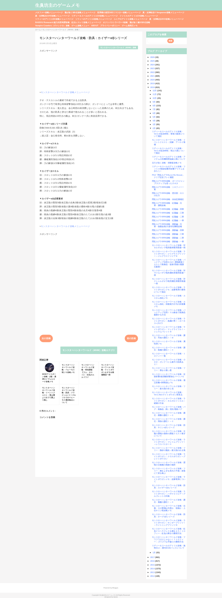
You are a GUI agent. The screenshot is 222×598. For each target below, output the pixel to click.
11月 (155, 94)
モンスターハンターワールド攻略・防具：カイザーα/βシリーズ (169, 486)
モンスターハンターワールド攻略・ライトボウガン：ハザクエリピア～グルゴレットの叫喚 (169, 493)
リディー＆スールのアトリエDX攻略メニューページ (95, 16)
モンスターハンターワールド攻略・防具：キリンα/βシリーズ (169, 426)
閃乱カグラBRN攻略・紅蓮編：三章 (168, 213)
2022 (152, 72)
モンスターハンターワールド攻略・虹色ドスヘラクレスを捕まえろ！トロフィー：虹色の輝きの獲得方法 (169, 531)
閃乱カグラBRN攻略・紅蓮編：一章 (168, 220)
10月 (155, 98)
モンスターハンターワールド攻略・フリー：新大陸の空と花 (169, 387)
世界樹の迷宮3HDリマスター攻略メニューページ (119, 12)
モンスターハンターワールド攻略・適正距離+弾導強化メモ (169, 381)
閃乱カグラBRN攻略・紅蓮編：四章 (168, 209)
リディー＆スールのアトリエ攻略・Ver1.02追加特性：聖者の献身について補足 (168, 133)
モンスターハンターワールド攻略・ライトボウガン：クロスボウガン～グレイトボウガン (169, 456)
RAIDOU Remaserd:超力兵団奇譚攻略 (52, 22)
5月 (154, 117)
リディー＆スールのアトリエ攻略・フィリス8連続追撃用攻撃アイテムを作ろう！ (169, 168)
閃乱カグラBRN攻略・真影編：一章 (168, 241)
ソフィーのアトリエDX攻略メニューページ (54, 19)
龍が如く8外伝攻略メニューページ (80, 12)
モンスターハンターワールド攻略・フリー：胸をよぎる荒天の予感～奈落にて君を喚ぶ (169, 470)
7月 (154, 109)
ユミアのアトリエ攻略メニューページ (130, 19)
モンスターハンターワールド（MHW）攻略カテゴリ (89, 350)
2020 (152, 80)
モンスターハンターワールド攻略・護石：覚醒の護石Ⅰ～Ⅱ (169, 501)
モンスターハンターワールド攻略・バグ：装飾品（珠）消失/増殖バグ (169, 408)
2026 (152, 57)
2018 (152, 87)
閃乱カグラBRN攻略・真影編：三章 (168, 234)
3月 (154, 124)
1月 (154, 552)
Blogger (115, 588)
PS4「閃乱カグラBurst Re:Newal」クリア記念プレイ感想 (168, 176)
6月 (154, 113)
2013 (152, 572)
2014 (152, 569)
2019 (152, 83)
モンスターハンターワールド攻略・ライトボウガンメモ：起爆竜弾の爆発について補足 (169, 289)
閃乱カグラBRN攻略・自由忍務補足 (168, 199)
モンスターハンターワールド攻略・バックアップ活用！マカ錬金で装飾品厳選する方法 (169, 312)
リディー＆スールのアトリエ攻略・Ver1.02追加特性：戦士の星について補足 (168, 150)
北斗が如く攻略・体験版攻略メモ (167, 163)
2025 (152, 61)
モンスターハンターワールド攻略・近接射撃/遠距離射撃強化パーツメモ (169, 375)
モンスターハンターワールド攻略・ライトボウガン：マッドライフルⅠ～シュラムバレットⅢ (169, 329)
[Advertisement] (89, 70)
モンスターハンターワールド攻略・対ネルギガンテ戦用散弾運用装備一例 (169, 246)
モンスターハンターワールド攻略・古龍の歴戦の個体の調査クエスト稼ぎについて (169, 433)
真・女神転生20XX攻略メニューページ (166, 19)
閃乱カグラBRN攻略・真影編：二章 (168, 238)
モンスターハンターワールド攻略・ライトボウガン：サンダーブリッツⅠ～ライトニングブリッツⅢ (169, 522)
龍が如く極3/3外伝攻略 (140, 22)
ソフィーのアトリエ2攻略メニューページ (93, 19)
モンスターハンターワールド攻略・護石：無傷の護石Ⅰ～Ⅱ (169, 348)
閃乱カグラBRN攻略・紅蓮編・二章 (168, 217)
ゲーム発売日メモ (130, 25)
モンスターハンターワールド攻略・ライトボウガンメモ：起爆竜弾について (169, 479)
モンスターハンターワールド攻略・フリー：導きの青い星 (169, 369)
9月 (154, 102)
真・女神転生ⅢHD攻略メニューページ (52, 16)
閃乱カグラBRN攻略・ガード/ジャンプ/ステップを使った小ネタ (168, 182)
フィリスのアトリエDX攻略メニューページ (139, 16)
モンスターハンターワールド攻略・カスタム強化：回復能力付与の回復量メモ (169, 304)
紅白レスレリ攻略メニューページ (86, 22)
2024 (152, 65)
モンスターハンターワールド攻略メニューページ (65, 92)
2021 (152, 76)
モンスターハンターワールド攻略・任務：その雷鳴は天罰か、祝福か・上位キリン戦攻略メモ (169, 508)
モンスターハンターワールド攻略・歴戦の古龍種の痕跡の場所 (169, 463)
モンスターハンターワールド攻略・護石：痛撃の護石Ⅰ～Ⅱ (169, 414)
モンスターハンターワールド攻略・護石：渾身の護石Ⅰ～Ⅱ (169, 420)
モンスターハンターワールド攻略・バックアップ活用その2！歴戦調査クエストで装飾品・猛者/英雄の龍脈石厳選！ (169, 263)
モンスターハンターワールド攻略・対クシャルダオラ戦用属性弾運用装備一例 (169, 281)
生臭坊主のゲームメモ (57, 5)
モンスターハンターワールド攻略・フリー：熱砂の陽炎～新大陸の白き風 (169, 449)
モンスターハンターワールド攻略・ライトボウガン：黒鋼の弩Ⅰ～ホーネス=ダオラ (169, 320)
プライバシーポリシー (110, 25)
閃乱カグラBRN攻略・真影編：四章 (168, 230)
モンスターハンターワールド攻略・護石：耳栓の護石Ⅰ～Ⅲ (169, 336)
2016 (152, 561)
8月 (154, 105)
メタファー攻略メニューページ (49, 12)
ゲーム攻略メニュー (80, 25)
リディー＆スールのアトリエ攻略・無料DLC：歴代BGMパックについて (169, 546)
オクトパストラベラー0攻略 (115, 22)
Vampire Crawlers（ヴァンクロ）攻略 (52, 25)
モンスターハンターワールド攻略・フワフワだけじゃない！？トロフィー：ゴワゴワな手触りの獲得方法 (169, 539)
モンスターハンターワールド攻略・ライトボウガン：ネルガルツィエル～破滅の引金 (169, 400)
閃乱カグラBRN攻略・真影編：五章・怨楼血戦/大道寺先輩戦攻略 (167, 225)
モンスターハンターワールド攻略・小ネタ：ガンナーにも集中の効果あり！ (169, 362)
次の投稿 (46, 338)
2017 (152, 557)
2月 (154, 128)
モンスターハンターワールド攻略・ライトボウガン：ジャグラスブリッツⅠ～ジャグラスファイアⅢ (169, 253)
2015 (152, 565)
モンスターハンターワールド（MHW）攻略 (118, 48)
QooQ (115, 597)
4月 (154, 121)
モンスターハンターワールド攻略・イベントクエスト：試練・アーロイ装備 (169, 142)
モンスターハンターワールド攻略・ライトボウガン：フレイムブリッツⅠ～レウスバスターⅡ (169, 441)
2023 (152, 68)
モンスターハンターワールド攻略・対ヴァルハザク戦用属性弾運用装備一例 (169, 272)
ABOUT (94, 25)
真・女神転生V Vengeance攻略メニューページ (163, 12)
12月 (155, 90)
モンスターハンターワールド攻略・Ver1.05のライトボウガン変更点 (167, 393)
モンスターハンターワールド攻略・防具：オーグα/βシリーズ (169, 515)
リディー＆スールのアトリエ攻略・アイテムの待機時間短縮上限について (169, 158)
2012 (152, 576)
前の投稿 (131, 338)
